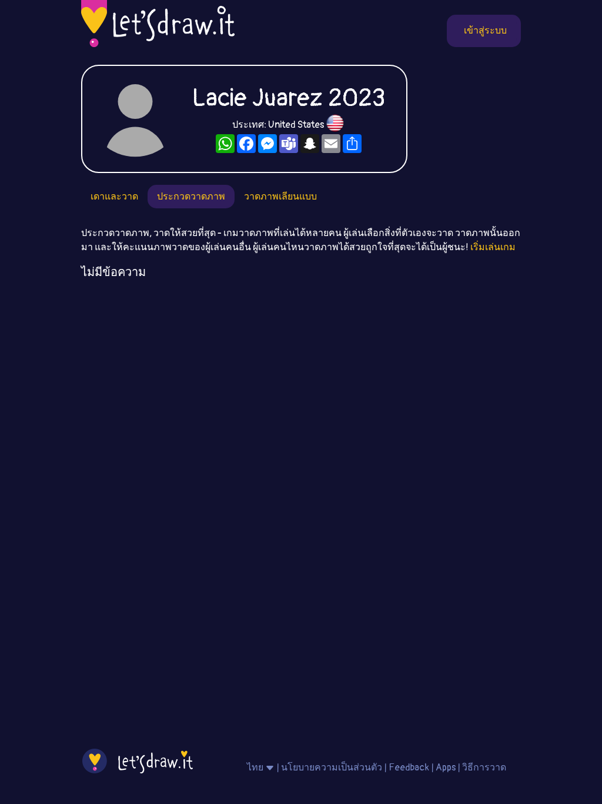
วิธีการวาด (484, 767)
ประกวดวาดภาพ (191, 196)
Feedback (409, 767)
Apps (446, 767)
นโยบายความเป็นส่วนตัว (331, 767)
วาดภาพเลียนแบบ (280, 196)
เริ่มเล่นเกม (493, 247)
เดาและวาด (114, 196)
